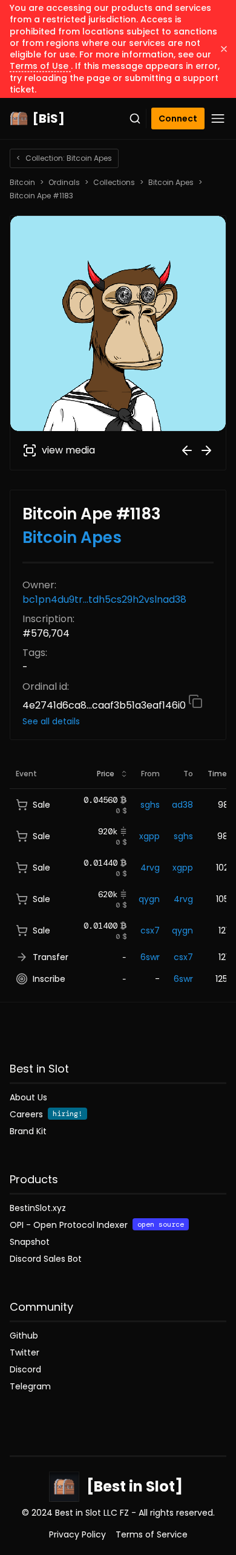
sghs (150, 805)
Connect (178, 118)
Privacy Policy (77, 1534)
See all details (51, 721)
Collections (114, 182)
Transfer (50, 957)
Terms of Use (40, 66)
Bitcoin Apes (171, 182)
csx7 (150, 930)
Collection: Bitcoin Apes (64, 158)
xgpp (149, 836)
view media (68, 450)
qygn (149, 899)
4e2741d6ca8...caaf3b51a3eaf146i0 (105, 705)
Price (105, 773)
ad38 (182, 805)
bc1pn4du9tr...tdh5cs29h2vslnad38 (104, 599)
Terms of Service (152, 1534)
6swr (150, 957)
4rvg (150, 868)
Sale (41, 805)
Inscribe (49, 979)
